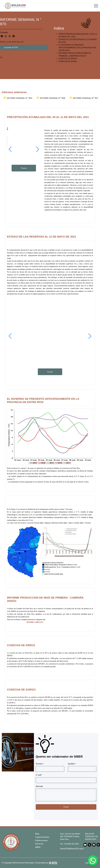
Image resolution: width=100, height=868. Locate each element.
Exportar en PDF (11, 47)
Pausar (24, 168)
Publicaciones (41, 840)
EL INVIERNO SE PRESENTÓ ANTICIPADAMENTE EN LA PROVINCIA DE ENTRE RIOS (77, 48)
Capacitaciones (42, 837)
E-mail (39, 775)
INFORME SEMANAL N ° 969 (19, 98)
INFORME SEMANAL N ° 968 (52, 98)
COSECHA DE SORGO (68, 61)
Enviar (66, 807)
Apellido (72, 764)
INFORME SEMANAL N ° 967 (85, 98)
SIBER (37, 847)
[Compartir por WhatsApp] (5, 36)
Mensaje (39, 786)
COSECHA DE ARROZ (68, 58)
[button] (10, 149)
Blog (37, 834)
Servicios (39, 844)
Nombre (40, 764)
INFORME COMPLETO (34, 622)
